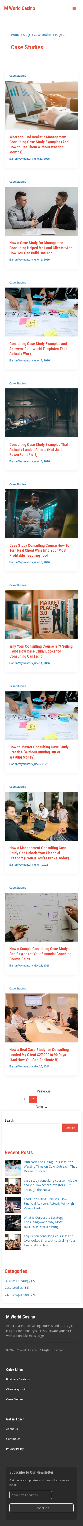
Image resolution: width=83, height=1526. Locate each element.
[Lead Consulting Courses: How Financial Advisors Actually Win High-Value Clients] (13, 1205)
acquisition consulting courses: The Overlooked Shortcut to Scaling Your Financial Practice (50, 1240)
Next (41, 1106)
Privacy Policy (15, 1449)
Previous (41, 1091)
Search (9, 1120)
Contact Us (13, 1439)
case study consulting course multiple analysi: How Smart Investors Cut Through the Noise (50, 1185)
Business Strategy (17, 1280)
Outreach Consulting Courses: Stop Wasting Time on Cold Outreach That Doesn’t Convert (50, 1166)
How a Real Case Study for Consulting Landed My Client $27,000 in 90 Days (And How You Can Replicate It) (39, 1054)
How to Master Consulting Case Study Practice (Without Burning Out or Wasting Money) (39, 752)
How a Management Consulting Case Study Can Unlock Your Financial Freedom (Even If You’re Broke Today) (39, 853)
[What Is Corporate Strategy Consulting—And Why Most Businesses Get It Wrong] (13, 1223)
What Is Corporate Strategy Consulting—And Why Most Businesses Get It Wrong (43, 1222)
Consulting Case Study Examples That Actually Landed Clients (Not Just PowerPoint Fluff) (38, 449)
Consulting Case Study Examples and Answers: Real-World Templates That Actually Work (38, 348)
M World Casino (19, 8)
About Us (12, 1429)
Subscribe (41, 1508)
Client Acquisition (17, 1294)
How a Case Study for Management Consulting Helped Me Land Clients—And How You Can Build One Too (40, 247)
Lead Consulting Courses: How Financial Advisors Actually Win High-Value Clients (49, 1203)
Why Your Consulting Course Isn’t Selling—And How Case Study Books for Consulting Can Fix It (41, 651)
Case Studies (17, 75)
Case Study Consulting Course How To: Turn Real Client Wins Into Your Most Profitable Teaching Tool (39, 550)
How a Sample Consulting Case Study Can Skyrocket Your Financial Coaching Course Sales (40, 953)
